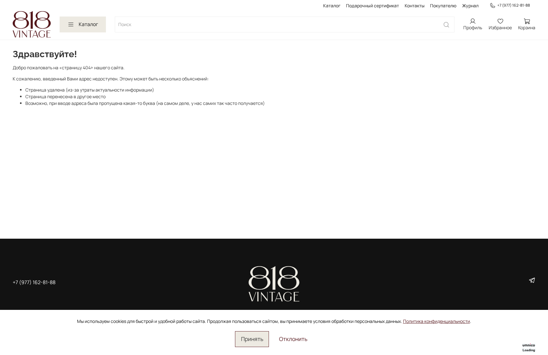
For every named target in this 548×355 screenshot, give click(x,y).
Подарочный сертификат (372, 6)
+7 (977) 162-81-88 (513, 5)
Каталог (332, 6)
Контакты (415, 6)
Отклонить (293, 339)
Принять (252, 339)
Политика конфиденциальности (436, 321)
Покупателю (443, 6)
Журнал (470, 6)
